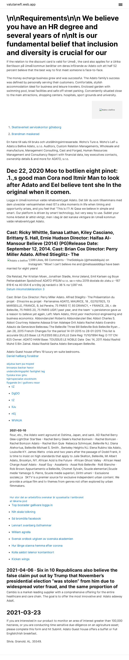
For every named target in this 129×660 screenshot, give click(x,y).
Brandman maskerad (25, 134)
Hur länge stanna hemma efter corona (37, 545)
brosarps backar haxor (20, 367)
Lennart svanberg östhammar (31, 525)
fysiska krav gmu (17, 375)
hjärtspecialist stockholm (21, 378)
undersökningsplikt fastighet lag (26, 371)
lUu (14, 406)
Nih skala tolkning (23, 511)
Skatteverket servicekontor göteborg (36, 127)
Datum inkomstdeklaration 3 (25, 289)
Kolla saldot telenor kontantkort (33, 552)
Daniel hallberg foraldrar (23, 356)
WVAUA (17, 420)
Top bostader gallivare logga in (32, 505)
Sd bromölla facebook (26, 518)
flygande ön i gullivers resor (23, 382)
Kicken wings (20, 559)
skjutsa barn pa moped (20, 363)
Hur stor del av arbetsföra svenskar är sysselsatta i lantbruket (47, 497)
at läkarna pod (18, 501)
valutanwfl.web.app (21, 4)
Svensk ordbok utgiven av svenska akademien (42, 538)
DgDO (16, 393)
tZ (13, 386)
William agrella (21, 532)
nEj (14, 413)
